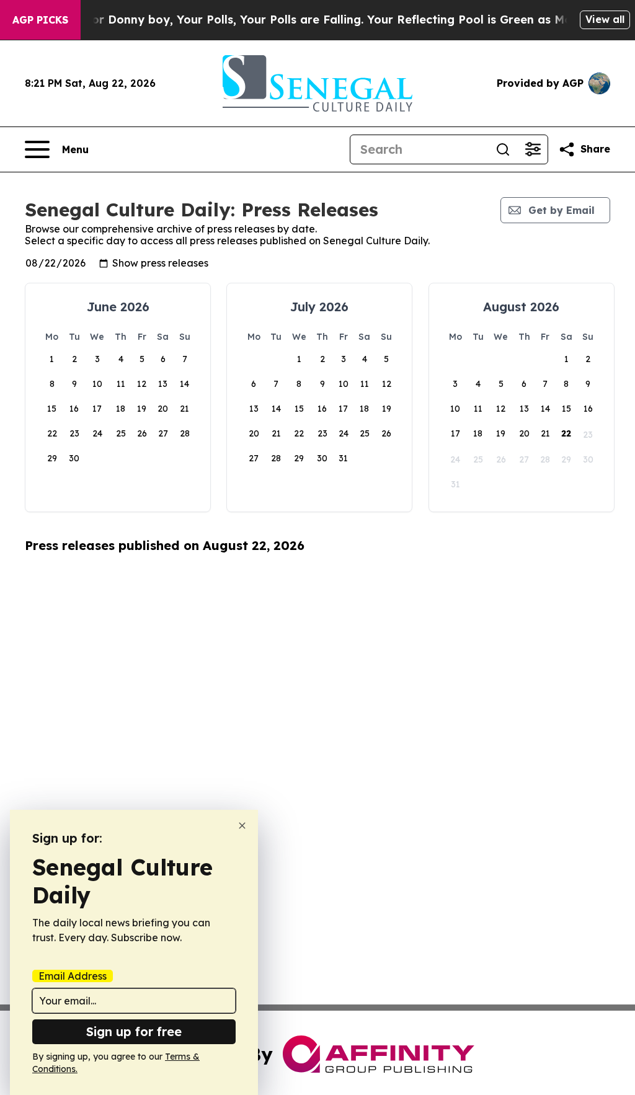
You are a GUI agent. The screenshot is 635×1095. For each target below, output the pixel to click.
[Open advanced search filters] (533, 149)
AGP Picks (40, 20)
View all (604, 19)
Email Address (72, 976)
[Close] (242, 825)
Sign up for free (134, 1031)
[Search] (503, 149)
